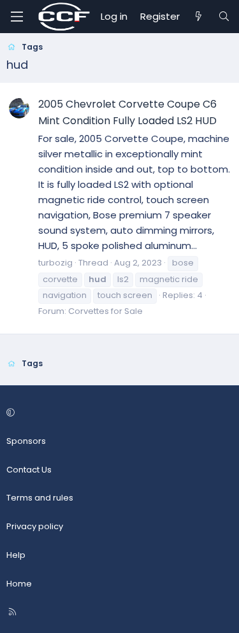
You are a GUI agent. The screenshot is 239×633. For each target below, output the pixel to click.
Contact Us (29, 470)
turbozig (55, 263)
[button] (117, 413)
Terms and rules (39, 498)
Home (19, 584)
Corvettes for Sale (105, 311)
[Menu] (17, 16)
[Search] (224, 16)
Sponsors (26, 441)
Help (15, 555)
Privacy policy (34, 526)
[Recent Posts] (198, 16)
